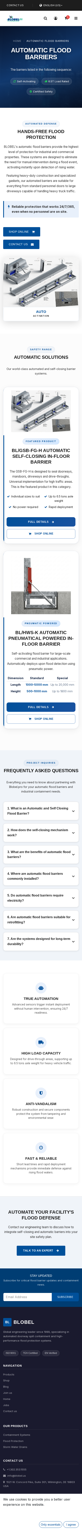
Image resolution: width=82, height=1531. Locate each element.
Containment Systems (16, 1434)
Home (17, 40)
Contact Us (15, 5)
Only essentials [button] (51, 1524)
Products (8, 1374)
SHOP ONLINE (19, 231)
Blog (6, 1386)
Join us (7, 1392)
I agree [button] (71, 1524)
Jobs (6, 1405)
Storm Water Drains (15, 1447)
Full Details (38, 521)
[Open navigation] (76, 18)
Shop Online (44, 533)
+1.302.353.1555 (16, 1469)
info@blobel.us (16, 1475)
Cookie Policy (18, 1510)
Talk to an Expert (38, 1250)
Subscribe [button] (65, 1297)
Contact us (10, 1411)
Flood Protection (13, 1441)
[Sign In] (55, 18)
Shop (6, 1380)
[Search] (45, 18)
